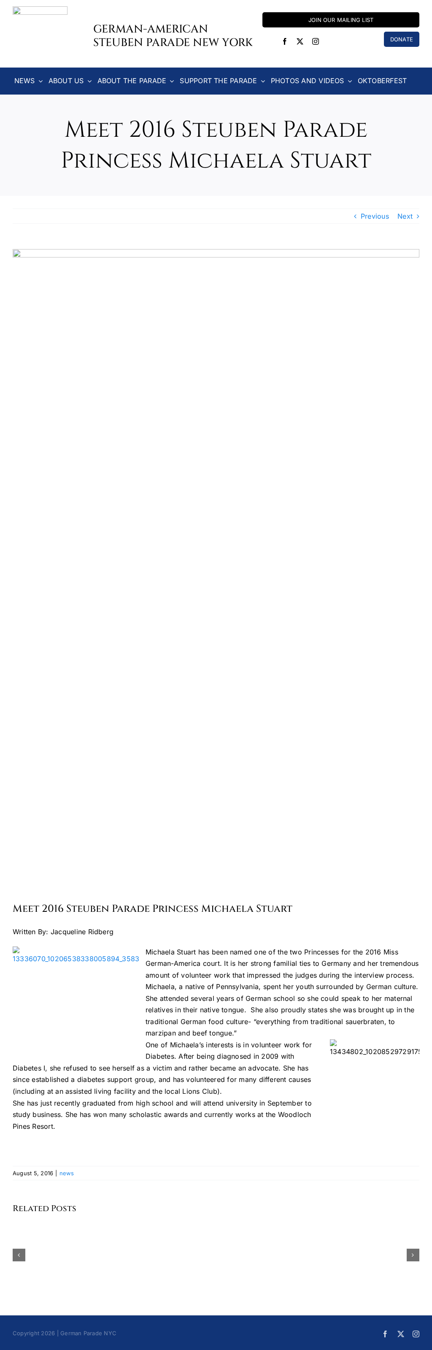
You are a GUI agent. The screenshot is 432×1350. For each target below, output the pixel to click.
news (66, 1173)
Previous (375, 216)
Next (405, 216)
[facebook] (284, 41)
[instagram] (315, 41)
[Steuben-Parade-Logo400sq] (40, 9)
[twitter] (300, 41)
